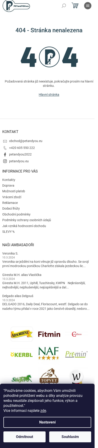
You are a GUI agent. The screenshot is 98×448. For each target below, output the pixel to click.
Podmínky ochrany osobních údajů (26, 220)
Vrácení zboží (11, 197)
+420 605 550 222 (22, 148)
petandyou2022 (20, 154)
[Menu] (87, 5)
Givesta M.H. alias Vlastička (21, 275)
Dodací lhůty (11, 208)
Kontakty (8, 180)
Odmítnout (24, 437)
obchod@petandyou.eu (25, 141)
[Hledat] (63, 5)
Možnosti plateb (13, 191)
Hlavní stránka (49, 94)
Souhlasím (70, 437)
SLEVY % (8, 231)
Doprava (8, 185)
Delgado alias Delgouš (17, 296)
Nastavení (47, 422)
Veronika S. (10, 253)
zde (43, 410)
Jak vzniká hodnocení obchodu (24, 226)
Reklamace (10, 203)
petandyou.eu (19, 161)
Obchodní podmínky (16, 214)
